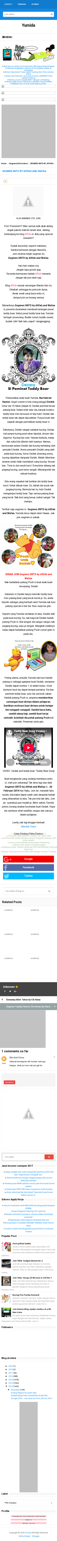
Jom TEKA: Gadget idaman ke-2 (27, 1261)
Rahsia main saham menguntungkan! (30, 845)
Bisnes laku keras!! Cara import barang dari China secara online (29, 73)
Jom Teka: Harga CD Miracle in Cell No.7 (32, 1278)
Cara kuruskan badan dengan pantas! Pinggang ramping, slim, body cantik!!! (30, 839)
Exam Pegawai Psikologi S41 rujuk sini (29, 1211)
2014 (11, 1383)
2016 (11, 1376)
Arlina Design (24, 1536)
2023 (11, 1366)
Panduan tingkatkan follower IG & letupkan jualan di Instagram (29, 69)
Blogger (35, 1536)
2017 (11, 1373)
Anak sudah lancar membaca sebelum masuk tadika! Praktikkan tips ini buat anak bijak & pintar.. (29, 82)
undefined (8, 910)
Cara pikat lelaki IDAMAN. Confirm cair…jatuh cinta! (29, 836)
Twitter (28, 875)
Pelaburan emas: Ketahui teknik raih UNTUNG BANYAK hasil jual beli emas (29, 848)
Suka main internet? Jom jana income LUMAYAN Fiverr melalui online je (29, 77)
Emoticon (9, 1082)
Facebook (28, 867)
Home (4, 163)
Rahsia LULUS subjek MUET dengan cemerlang (29, 80)
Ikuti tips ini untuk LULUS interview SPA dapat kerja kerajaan (29, 66)
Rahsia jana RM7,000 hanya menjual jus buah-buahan (30, 1189)
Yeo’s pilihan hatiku (21, 1243)
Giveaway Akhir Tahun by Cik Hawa (23, 999)
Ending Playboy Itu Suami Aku (23, 1393)
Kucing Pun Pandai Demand (25, 1295)
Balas (4, 1063)
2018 (11, 1369)
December (15, 1390)
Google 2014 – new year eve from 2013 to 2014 (31, 1398)
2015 (11, 1380)
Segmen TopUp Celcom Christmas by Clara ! (28, 1006)
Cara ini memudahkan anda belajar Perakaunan (29, 842)
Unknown (9, 986)
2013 (11, 1386)
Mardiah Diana (28, 826)
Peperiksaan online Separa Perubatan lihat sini (29, 1220)
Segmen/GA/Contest (18, 163)
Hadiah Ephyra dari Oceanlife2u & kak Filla (29, 1395)
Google (28, 859)
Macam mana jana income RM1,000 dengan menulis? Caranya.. (29, 851)
